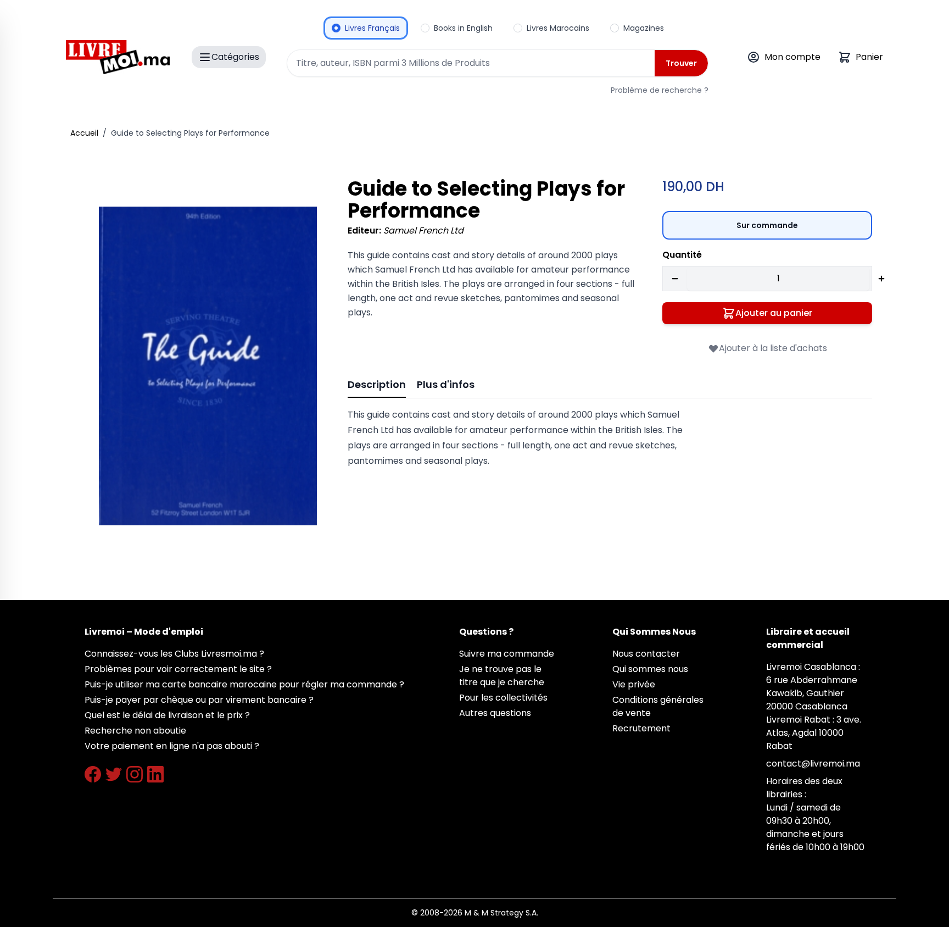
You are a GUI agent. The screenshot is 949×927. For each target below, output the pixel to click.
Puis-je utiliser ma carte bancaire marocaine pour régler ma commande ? (244, 684)
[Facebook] (93, 774)
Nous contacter (646, 653)
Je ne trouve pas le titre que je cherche (501, 676)
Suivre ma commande (506, 653)
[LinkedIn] (155, 774)
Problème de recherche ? (659, 90)
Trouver (681, 63)
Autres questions (495, 713)
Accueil (84, 132)
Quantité (682, 254)
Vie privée (633, 684)
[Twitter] (113, 774)
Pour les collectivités (503, 697)
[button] (208, 366)
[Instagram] (134, 774)
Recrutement (641, 728)
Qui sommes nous (650, 669)
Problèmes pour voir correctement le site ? (178, 669)
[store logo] (118, 57)
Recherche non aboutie (135, 730)
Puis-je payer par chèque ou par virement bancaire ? (199, 699)
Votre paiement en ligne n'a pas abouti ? (172, 746)
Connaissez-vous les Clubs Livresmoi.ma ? (174, 653)
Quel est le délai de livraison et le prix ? (167, 715)
